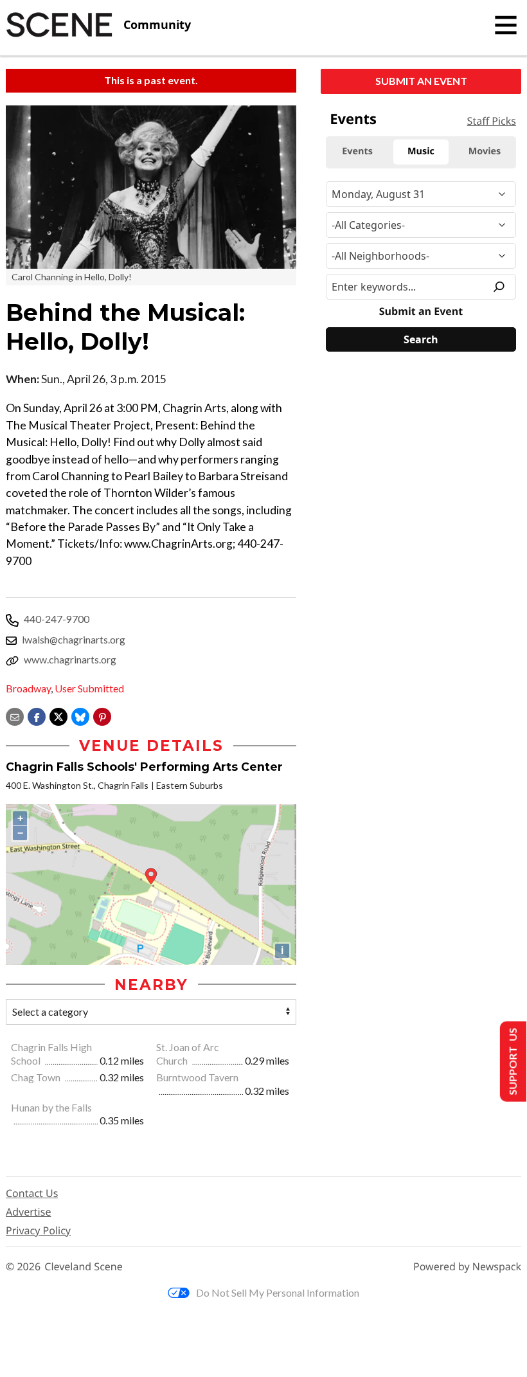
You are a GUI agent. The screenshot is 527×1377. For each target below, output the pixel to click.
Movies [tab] (485, 151)
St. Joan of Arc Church (187, 1053)
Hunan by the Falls (51, 1107)
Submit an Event (421, 81)
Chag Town (36, 1077)
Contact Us (32, 1193)
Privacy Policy (38, 1230)
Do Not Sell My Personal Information (277, 1292)
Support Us (512, 1061)
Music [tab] (420, 151)
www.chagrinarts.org (70, 659)
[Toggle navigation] (506, 25)
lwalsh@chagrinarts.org (73, 639)
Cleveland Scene (83, 1267)
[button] (102, 715)
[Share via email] (15, 715)
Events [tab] (357, 151)
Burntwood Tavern (197, 1077)
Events (353, 119)
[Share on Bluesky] (80, 715)
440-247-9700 (56, 619)
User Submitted (89, 688)
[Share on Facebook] (37, 715)
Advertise (28, 1212)
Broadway (28, 688)
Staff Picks (491, 121)
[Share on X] (58, 715)
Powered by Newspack (467, 1267)
